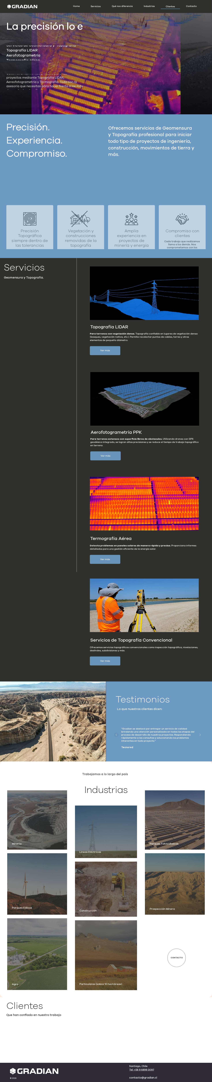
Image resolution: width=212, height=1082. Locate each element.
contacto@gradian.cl (143, 1077)
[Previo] (116, 735)
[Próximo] (200, 735)
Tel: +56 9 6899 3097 (141, 1070)
